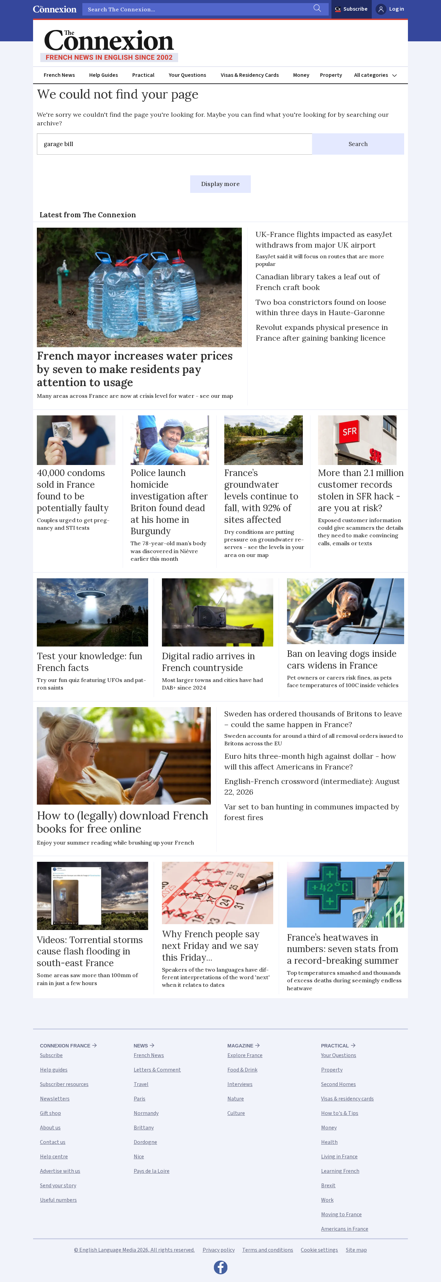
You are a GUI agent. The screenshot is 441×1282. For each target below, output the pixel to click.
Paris (139, 1099)
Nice (139, 1156)
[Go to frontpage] (109, 46)
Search (358, 144)
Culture (236, 1113)
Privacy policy (219, 1250)
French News (59, 75)
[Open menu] (378, 75)
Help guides (54, 1070)
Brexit (328, 1185)
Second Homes (338, 1084)
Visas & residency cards (347, 1099)
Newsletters (55, 1099)
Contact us (52, 1142)
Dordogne (145, 1142)
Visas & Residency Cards (250, 75)
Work (327, 1200)
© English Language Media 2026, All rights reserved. (134, 1250)
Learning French (340, 1171)
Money (301, 75)
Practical (143, 75)
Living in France (339, 1156)
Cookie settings (319, 1250)
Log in (396, 9)
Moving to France (341, 1214)
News (141, 1045)
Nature (235, 1099)
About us (50, 1127)
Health (329, 1142)
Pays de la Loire (152, 1171)
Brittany (144, 1127)
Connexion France (65, 1045)
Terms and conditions (267, 1250)
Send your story (58, 1185)
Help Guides (103, 75)
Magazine (240, 1045)
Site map (356, 1250)
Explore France (245, 1055)
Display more (220, 184)
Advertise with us (60, 1171)
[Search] (317, 9)
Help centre (54, 1156)
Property (331, 75)
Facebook (220, 1269)
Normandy (146, 1113)
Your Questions (187, 75)
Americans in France (344, 1229)
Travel (141, 1084)
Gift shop (50, 1113)
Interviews (240, 1084)
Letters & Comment (157, 1070)
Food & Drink (242, 1070)
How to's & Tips (339, 1113)
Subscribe (355, 9)
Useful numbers (58, 1200)
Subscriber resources (64, 1084)
